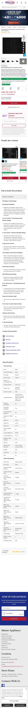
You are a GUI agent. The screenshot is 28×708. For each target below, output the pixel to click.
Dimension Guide (10, 346)
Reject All (7, 705)
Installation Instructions (12, 353)
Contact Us (4, 647)
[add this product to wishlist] (23, 40)
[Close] (26, 689)
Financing (4, 642)
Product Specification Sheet (13, 350)
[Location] (17, 2)
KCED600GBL (8, 98)
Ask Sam (14, 125)
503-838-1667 (10, 662)
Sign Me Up (14, 618)
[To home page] (10, 2)
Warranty (8, 339)
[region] (14, 697)
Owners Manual (10, 336)
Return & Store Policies (8, 649)
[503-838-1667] (21, 2)
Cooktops (14, 27)
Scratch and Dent (6, 636)
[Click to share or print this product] (23, 36)
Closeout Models (6, 638)
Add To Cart (14, 103)
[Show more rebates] (26, 88)
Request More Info (15, 107)
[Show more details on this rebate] (25, 79)
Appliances (3, 27)
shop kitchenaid (14, 22)
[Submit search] (24, 7)
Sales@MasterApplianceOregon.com (12, 666)
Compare (11, 180)
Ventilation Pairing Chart (12, 343)
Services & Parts (6, 643)
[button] (2, 2)
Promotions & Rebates (8, 640)
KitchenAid (9, 97)
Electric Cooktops (22, 27)
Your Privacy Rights (14, 700)
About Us (4, 645)
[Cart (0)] (25, 2)
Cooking (9, 27)
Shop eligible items (6, 84)
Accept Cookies (20, 705)
